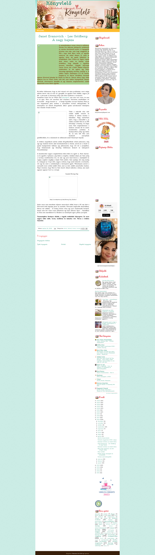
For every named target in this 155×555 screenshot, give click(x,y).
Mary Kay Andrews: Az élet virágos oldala (106, 449)
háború (100, 524)
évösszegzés (98, 544)
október (100, 425)
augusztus (100, 428)
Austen (105, 514)
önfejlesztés (110, 544)
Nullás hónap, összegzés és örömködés (105, 454)
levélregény (111, 530)
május (99, 434)
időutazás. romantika (111, 524)
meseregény (110, 531)
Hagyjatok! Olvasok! (102, 388)
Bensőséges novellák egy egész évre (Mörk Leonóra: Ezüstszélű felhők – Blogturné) (106, 353)
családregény (110, 516)
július (99, 430)
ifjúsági (97, 526)
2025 (98, 402)
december (100, 421)
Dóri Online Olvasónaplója (104, 339)
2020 (98, 412)
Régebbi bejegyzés (85, 244)
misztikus (97, 533)
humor (115, 523)
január (99, 463)
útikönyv (105, 545)
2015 (98, 465)
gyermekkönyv (109, 521)
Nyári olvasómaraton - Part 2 (105, 372)
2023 (98, 406)
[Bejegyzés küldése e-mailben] (55, 228)
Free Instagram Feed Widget (106, 265)
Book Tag (97, 515)
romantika (112, 536)
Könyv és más (101, 364)
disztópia (97, 518)
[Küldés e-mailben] (81, 229)
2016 (98, 419)
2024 (98, 404)
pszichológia (111, 534)
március (100, 459)
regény (98, 536)
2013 (98, 469)
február (100, 461)
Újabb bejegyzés (42, 244)
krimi (97, 530)
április (99, 436)
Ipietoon (86, 553)
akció (65, 228)
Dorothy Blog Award (108, 280)
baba (116, 515)
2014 (98, 467)
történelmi (102, 541)
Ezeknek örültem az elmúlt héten (107, 441)
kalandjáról (65, 97)
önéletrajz (98, 545)
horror (108, 523)
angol (109, 515)
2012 (98, 471)
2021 (98, 410)
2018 (98, 415)
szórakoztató (105, 540)
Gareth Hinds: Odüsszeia (103, 380)
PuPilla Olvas (100, 345)
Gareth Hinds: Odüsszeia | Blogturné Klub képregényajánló (105, 390)
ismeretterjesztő (100, 528)
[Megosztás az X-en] (85, 229)
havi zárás (98, 523)
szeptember (101, 427)
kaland (112, 528)
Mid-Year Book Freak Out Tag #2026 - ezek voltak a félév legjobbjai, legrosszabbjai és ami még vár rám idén (105, 360)
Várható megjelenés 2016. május (107, 440)
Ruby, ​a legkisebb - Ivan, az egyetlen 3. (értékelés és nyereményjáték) (104, 367)
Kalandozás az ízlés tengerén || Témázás (108, 310)
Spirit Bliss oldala (102, 350)
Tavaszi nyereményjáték (104, 456)
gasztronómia (98, 521)
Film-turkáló (101, 451)
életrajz (110, 543)
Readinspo (100, 375)
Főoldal (40, 30)
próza (114, 533)
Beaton (113, 514)
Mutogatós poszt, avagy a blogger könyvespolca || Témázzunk (109, 323)
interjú (110, 526)
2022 (98, 408)
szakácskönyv (110, 538)
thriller (115, 540)
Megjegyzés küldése (43, 240)
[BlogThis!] (83, 229)
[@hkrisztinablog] (101, 206)
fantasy (110, 519)
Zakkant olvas (101, 357)
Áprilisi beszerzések (101, 291)
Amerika (97, 514)
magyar (97, 531)
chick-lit (100, 516)
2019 (98, 414)
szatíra (96, 540)
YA (104, 515)
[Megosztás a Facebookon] (87, 229)
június (99, 432)
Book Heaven (100, 371)
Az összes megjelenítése (111, 393)
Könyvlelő (58, 3)
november (100, 423)
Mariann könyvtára (102, 383)
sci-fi (101, 538)
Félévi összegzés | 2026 (104, 376)
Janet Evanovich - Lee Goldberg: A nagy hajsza (107, 444)
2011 (98, 472)
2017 (98, 417)
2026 (98, 400)
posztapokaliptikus (107, 533)
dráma (105, 518)
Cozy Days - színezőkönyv (109, 299)
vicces (78, 228)
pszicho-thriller (99, 534)
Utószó (99, 379)
